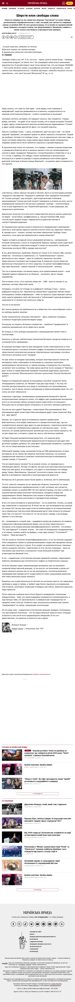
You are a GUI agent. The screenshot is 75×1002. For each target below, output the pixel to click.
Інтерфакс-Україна (24, 964)
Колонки (29, 8)
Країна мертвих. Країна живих (38, 765)
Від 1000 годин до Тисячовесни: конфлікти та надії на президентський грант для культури (47, 833)
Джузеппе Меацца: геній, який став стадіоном (45, 804)
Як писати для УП (35, 946)
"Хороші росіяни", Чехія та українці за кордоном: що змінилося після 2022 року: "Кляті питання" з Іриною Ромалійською (46, 753)
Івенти (44, 8)
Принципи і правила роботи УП (40, 944)
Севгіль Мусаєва (56, 984)
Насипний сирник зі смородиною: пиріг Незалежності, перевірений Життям (42, 862)
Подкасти (51, 8)
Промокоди (34, 951)
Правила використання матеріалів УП (43, 936)
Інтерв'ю (37, 8)
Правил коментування (41, 674)
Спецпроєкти (61, 8)
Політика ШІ (34, 939)
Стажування (34, 949)
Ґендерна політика (36, 941)
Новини (4, 8)
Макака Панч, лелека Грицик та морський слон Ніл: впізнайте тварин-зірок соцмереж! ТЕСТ (47, 819)
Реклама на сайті (35, 932)
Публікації (12, 8)
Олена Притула (33, 985)
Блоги (70, 8)
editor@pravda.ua (55, 985)
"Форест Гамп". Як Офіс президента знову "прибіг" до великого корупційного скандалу (47, 780)
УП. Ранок (21, 8)
